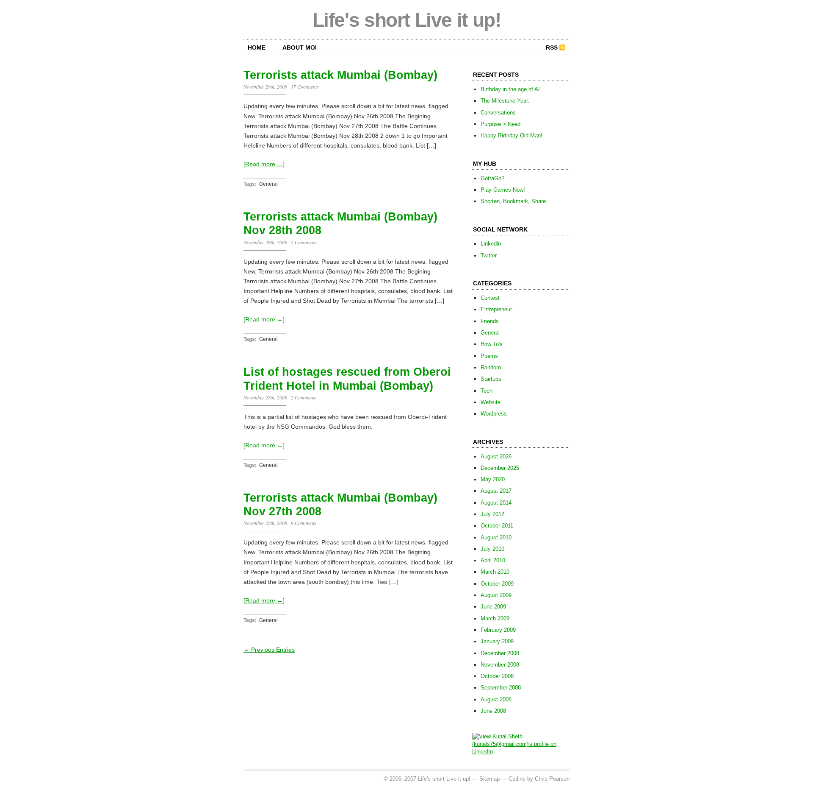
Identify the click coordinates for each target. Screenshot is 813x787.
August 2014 (496, 503)
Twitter (489, 255)
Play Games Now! (503, 190)
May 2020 (493, 479)
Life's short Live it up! (406, 20)
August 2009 (496, 595)
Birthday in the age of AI (510, 89)
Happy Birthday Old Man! (511, 135)
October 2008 (497, 676)
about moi (299, 47)
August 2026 (496, 456)
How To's (492, 344)
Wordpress (494, 413)
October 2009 (497, 583)
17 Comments (305, 86)
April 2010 (493, 560)
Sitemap (489, 779)
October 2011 (497, 525)
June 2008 (493, 711)
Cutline (517, 779)
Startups (491, 379)
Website (491, 402)
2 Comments (303, 242)
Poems (489, 356)
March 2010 (495, 572)
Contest (490, 298)
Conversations (498, 112)
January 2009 (497, 641)
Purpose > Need (500, 124)
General (268, 184)
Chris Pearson (552, 779)
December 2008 (500, 653)
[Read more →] (264, 164)
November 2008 (500, 664)
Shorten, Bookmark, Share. (514, 201)
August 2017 (496, 491)
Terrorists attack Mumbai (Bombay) (340, 75)
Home (256, 47)
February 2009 (498, 630)
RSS (552, 47)
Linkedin (491, 243)
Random (491, 367)
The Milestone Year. (505, 101)
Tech (486, 391)
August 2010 (496, 537)
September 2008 (501, 687)
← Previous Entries (269, 649)
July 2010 (492, 549)
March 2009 (495, 618)
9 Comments (303, 522)
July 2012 (492, 514)
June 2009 (493, 606)
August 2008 (496, 699)
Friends (490, 321)
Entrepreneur (496, 309)
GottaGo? (492, 178)
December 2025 (500, 468)
